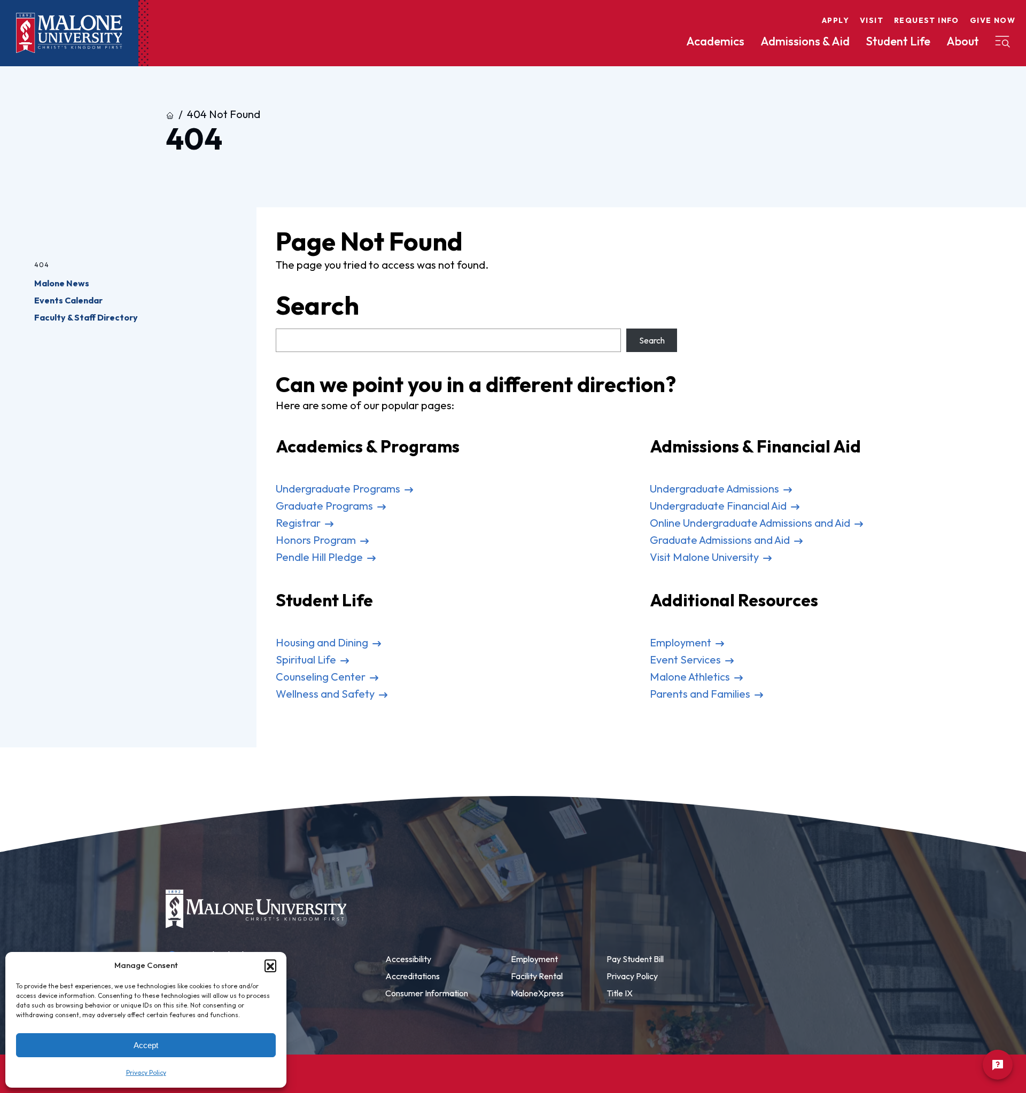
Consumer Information (426, 993)
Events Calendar (68, 300)
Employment (681, 642)
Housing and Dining (323, 642)
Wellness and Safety (326, 693)
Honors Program (317, 539)
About (962, 41)
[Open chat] (998, 1065)
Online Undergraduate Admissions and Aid (751, 522)
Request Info (926, 20)
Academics (715, 41)
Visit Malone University (705, 557)
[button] (270, 965)
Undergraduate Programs (339, 488)
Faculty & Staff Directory (86, 317)
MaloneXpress (537, 993)
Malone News (61, 283)
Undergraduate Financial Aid (719, 505)
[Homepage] (69, 33)
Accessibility (408, 959)
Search (652, 340)
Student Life (898, 41)
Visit (871, 20)
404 (42, 265)
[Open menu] (1002, 42)
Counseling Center (322, 676)
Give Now (992, 20)
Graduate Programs (325, 505)
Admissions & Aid (805, 41)
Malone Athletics (691, 676)
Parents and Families (701, 693)
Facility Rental (537, 976)
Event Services (686, 659)
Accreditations (412, 976)
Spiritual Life (307, 659)
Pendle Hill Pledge (320, 557)
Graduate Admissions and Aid (721, 539)
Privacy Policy (146, 1072)
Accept (146, 1045)
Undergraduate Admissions (715, 488)
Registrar (299, 522)
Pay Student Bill (635, 959)
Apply (835, 20)
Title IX (620, 993)
